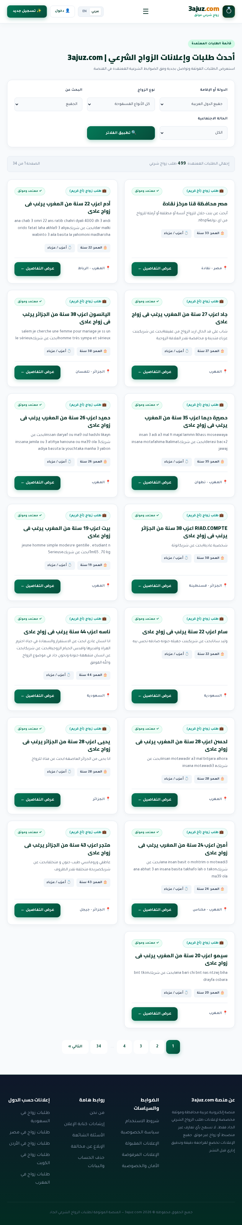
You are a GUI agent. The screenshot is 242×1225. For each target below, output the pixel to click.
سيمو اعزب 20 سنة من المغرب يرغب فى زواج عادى (181, 959)
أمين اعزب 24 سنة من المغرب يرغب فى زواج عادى (183, 848)
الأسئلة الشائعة (88, 1135)
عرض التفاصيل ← (154, 269)
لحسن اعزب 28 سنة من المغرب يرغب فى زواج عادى (181, 745)
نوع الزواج (146, 90)
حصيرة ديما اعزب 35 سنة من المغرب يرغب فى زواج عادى (186, 421)
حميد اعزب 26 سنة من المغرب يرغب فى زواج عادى (65, 421)
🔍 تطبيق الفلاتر (121, 133)
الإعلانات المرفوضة (140, 1155)
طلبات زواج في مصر (30, 1132)
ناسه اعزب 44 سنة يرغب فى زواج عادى (67, 631)
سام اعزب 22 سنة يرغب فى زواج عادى (185, 631)
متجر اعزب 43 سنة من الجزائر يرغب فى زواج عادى (67, 848)
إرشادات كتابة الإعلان (84, 1124)
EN (84, 11)
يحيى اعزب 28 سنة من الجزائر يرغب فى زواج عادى (66, 745)
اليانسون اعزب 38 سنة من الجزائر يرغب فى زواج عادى (66, 318)
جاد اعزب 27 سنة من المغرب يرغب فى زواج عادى (180, 318)
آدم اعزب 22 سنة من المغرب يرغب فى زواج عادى (67, 207)
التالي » (75, 1047)
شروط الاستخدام (142, 1121)
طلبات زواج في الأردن (29, 1144)
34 (99, 1047)
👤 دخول (62, 11)
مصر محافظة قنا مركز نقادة (195, 203)
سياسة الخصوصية (140, 1132)
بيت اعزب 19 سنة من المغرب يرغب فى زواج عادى (66, 532)
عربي (95, 11)
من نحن (97, 1113)
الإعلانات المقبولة (142, 1144)
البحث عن (73, 90)
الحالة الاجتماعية (213, 119)
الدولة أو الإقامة (214, 90)
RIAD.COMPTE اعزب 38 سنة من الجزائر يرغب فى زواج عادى (184, 532)
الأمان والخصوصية (140, 1166)
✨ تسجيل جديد (27, 11)
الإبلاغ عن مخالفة (87, 1147)
